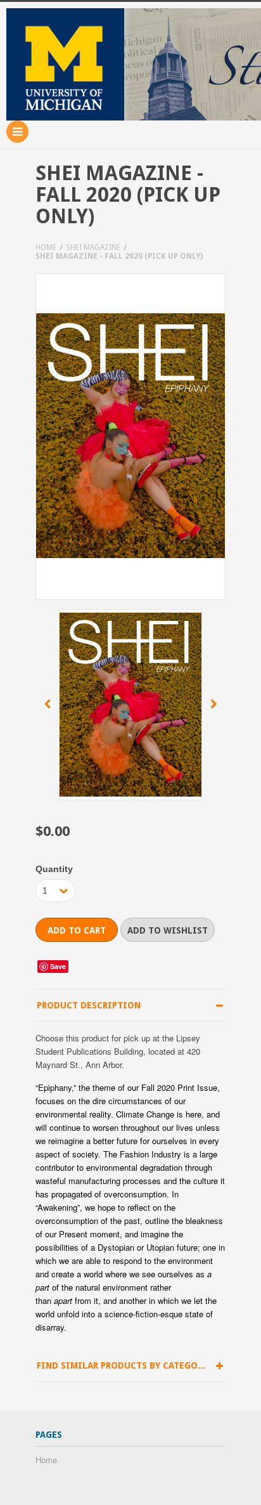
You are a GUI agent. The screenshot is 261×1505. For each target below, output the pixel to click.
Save (58, 966)
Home (45, 247)
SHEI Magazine (93, 247)
